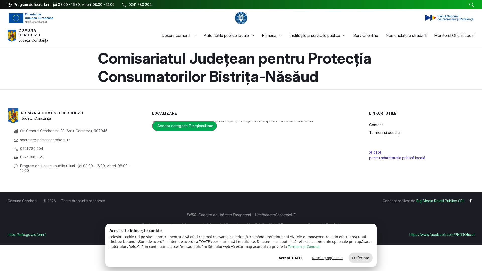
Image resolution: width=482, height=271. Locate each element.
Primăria (269, 35)
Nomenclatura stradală (406, 35)
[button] (471, 5)
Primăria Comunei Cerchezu (52, 113)
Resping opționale (327, 257)
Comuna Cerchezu (29, 32)
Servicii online (365, 35)
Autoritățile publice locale (226, 35)
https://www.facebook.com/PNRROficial (441, 234)
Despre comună (176, 35)
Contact (376, 124)
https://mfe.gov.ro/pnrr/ (27, 234)
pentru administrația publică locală (397, 158)
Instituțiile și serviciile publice (314, 35)
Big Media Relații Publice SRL (440, 201)
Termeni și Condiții (304, 246)
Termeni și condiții (384, 132)
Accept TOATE (291, 257)
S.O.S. (376, 153)
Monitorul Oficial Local (454, 35)
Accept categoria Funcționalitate (185, 125)
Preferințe (360, 257)
